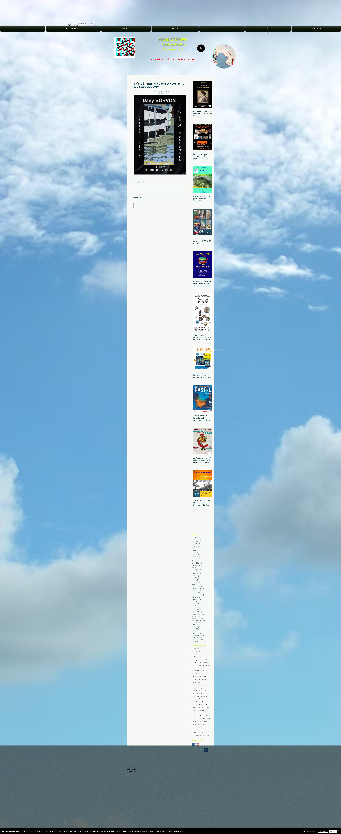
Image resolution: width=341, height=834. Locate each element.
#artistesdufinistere (196, 701)
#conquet (200, 727)
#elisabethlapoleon (205, 735)
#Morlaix (205, 671)
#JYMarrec (206, 662)
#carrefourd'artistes (196, 718)
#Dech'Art (208, 654)
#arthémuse (205, 699)
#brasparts (203, 710)
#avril (193, 707)
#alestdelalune (195, 696)
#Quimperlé (195, 679)
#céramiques (205, 732)
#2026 (199, 648)
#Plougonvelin (205, 674)
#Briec (193, 654)
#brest (203, 713)
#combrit (199, 721)
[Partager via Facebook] (134, 182)
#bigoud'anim (195, 710)
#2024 (194, 648)
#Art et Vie (194, 651)
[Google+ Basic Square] (198, 744)
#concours (194, 727)
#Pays (193, 674)
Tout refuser (322, 831)
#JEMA (200, 662)
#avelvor (200, 704)
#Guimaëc (194, 662)
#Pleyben (198, 674)
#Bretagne (205, 651)
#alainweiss (204, 693)
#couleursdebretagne (197, 729)
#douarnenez (195, 735)
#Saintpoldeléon (196, 682)
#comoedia (205, 721)
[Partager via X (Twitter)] (139, 182)
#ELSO (193, 657)
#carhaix (208, 715)
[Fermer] (339, 831)
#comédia (194, 724)
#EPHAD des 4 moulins (202, 657)
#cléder (194, 721)
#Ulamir (205, 685)
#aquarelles (195, 699)
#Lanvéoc (194, 668)
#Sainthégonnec (203, 679)
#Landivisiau (208, 665)
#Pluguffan (205, 676)
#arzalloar (205, 701)
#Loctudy (206, 668)
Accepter (332, 831)
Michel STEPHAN (173, 39)
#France (208, 660)
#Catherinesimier (200, 654)
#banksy (198, 707)
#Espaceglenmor (196, 660)
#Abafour (204, 648)
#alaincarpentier (196, 693)
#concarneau (201, 724)
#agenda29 (195, 690)
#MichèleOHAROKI (197, 671)
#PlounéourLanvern (197, 676)
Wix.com (190, 798)
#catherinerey (206, 718)
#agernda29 (202, 690)
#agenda (208, 688)
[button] (126, 29)
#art (200, 699)
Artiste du (168, 44)
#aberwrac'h (195, 688)
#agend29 (202, 688)
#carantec (202, 715)
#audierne (194, 704)
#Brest (199, 651)
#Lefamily (200, 668)
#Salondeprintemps (197, 685)
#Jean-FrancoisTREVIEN (198, 665)
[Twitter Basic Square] (195, 744)
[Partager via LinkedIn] (143, 182)
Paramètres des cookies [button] (309, 831)
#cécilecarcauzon (196, 732)
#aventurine (207, 704)
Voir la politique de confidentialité (173, 831)
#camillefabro (195, 715)
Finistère (179, 44)
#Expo (203, 660)
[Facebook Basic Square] (193, 744)
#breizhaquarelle (196, 713)
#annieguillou (203, 696)
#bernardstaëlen (205, 707)
